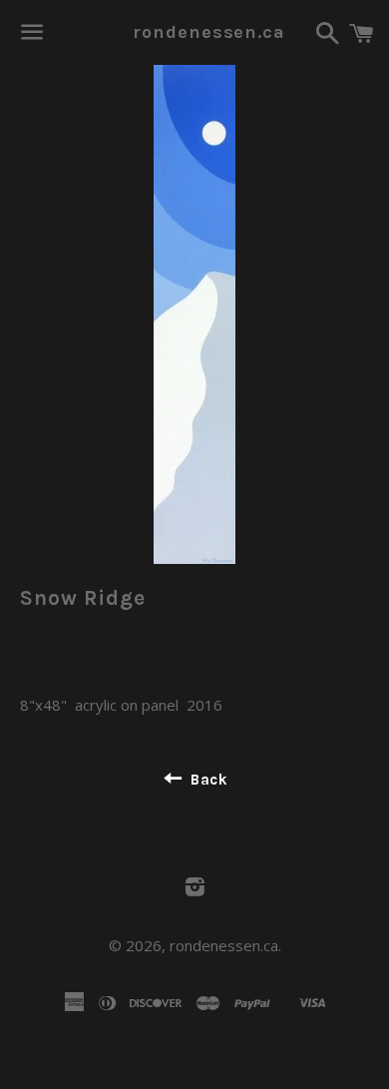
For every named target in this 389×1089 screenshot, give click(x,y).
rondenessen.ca (194, 32)
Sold (68, 650)
